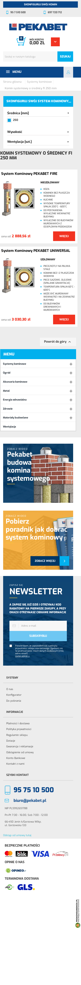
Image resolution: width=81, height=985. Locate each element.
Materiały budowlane (15, 417)
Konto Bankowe (15, 758)
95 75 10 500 (34, 790)
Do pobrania (13, 700)
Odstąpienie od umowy (20, 752)
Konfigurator (13, 695)
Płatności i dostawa (17, 723)
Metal (6, 390)
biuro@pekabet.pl (30, 800)
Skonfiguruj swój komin (40, 4)
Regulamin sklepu (17, 735)
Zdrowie (8, 408)
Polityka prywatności (18, 729)
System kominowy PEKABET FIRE (29, 174)
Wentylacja (9, 426)
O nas (9, 689)
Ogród (6, 372)
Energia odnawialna (15, 399)
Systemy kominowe (14, 363)
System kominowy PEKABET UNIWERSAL (35, 251)
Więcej (64, 236)
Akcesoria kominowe (15, 381)
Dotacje (10, 740)
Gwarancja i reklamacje (19, 746)
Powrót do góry (58, 341)
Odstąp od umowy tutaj (17, 835)
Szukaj (65, 56)
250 (15, 120)
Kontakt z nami (15, 763)
